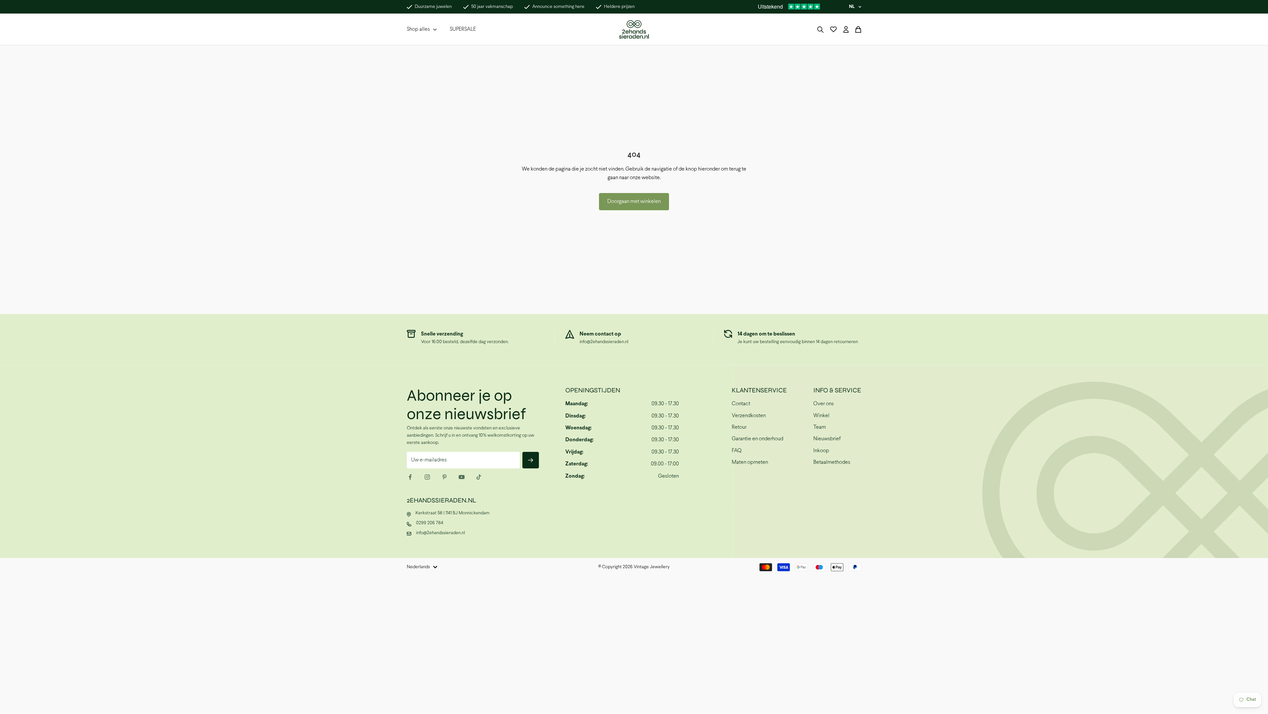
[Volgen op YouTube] (461, 477)
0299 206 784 (429, 523)
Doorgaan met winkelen (634, 201)
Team (819, 427)
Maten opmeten (750, 462)
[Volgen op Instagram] (427, 477)
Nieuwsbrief (827, 438)
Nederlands (418, 567)
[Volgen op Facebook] (410, 477)
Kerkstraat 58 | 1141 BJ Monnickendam (452, 513)
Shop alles (418, 29)
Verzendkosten (749, 415)
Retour (739, 427)
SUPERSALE (463, 29)
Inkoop (821, 450)
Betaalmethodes (831, 462)
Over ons (823, 403)
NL (852, 7)
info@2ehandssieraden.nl (604, 342)
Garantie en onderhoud (757, 438)
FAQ (737, 450)
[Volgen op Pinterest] (444, 477)
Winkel (821, 415)
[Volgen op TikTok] (479, 477)
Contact (741, 403)
